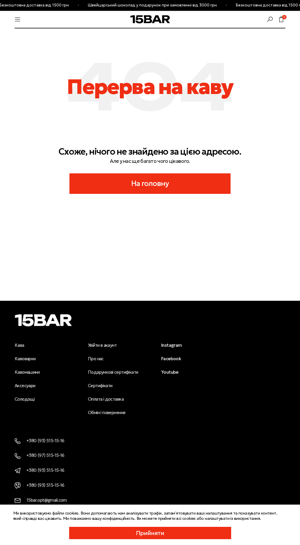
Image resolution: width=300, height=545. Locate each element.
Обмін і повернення (106, 412)
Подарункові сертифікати (113, 372)
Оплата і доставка (106, 399)
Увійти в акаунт (102, 345)
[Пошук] (270, 19)
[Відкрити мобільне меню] (17, 19)
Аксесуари (25, 385)
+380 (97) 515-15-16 (45, 455)
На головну (150, 183)
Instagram (171, 345)
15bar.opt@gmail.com (46, 500)
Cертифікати (100, 385)
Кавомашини (27, 372)
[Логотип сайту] (150, 19)
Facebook (171, 358)
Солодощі (25, 399)
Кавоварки (25, 358)
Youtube (169, 372)
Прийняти (150, 533)
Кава (19, 345)
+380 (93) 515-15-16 (45, 440)
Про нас (96, 358)
